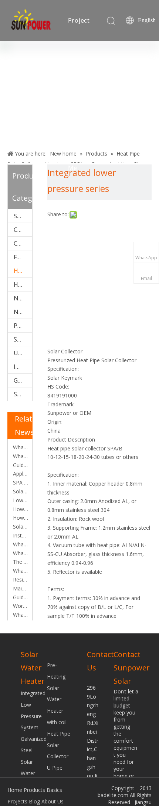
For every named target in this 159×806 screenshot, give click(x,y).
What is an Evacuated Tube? (19, 570)
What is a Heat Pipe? (19, 456)
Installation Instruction (19, 535)
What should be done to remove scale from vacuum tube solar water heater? (19, 614)
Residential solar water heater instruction (19, 579)
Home (14, 789)
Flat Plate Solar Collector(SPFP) (23, 257)
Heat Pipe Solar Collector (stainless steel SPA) (23, 284)
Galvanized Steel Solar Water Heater (23, 380)
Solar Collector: (65, 351)
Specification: (63, 368)
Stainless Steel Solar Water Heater (23, 394)
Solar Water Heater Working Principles (19, 526)
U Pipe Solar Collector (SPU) (23, 353)
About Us (52, 801)
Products (34, 789)
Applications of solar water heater (19, 473)
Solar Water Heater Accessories (23, 216)
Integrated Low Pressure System (23, 367)
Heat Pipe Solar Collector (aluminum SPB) (23, 271)
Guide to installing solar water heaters (19, 597)
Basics (54, 789)
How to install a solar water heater (19, 517)
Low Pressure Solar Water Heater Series (19, 500)
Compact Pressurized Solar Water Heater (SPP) (23, 230)
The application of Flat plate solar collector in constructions (19, 561)
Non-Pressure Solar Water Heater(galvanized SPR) (23, 312)
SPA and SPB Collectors (19, 482)
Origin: (54, 421)
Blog (75, 64)
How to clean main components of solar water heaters (19, 509)
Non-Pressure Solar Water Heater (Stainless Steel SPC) (23, 298)
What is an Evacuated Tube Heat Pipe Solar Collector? (19, 447)
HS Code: (58, 386)
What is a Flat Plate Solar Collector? (19, 544)
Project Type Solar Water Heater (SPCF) (23, 326)
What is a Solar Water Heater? (19, 553)
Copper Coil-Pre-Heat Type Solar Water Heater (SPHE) (23, 243)
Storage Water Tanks (23, 339)
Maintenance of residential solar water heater (19, 588)
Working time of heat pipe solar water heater (19, 605)
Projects (17, 801)
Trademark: (61, 404)
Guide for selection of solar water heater (19, 465)
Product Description (71, 439)
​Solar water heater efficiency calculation (19, 491)
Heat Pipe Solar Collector (58, 745)
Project (79, 20)
